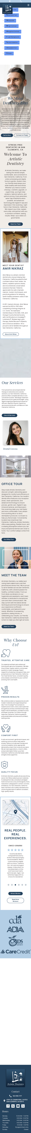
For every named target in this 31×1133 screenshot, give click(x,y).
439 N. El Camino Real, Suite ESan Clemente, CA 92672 (16, 1100)
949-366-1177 (17, 1096)
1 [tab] (8, 884)
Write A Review (15, 893)
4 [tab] (18, 884)
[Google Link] (13, 1106)
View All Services (9, 415)
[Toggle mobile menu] (28, 5)
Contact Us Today (22, 135)
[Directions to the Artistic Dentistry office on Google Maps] (10, 1)
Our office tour (9, 539)
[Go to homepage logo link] (15, 1078)
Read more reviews (15, 900)
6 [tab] (25, 884)
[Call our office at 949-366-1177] (21, 1)
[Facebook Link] (8, 1106)
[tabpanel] (15, 436)
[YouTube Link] (18, 1106)
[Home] (7, 6)
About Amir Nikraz (11, 334)
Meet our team (16, 224)
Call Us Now (7, 135)
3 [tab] (15, 884)
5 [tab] (22, 884)
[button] (11, 15)
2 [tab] (12, 884)
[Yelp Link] (23, 1106)
